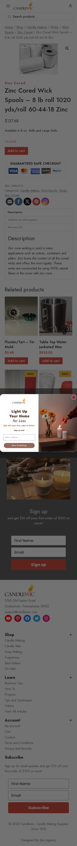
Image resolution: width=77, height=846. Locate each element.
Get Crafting (19, 445)
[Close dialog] (74, 397)
